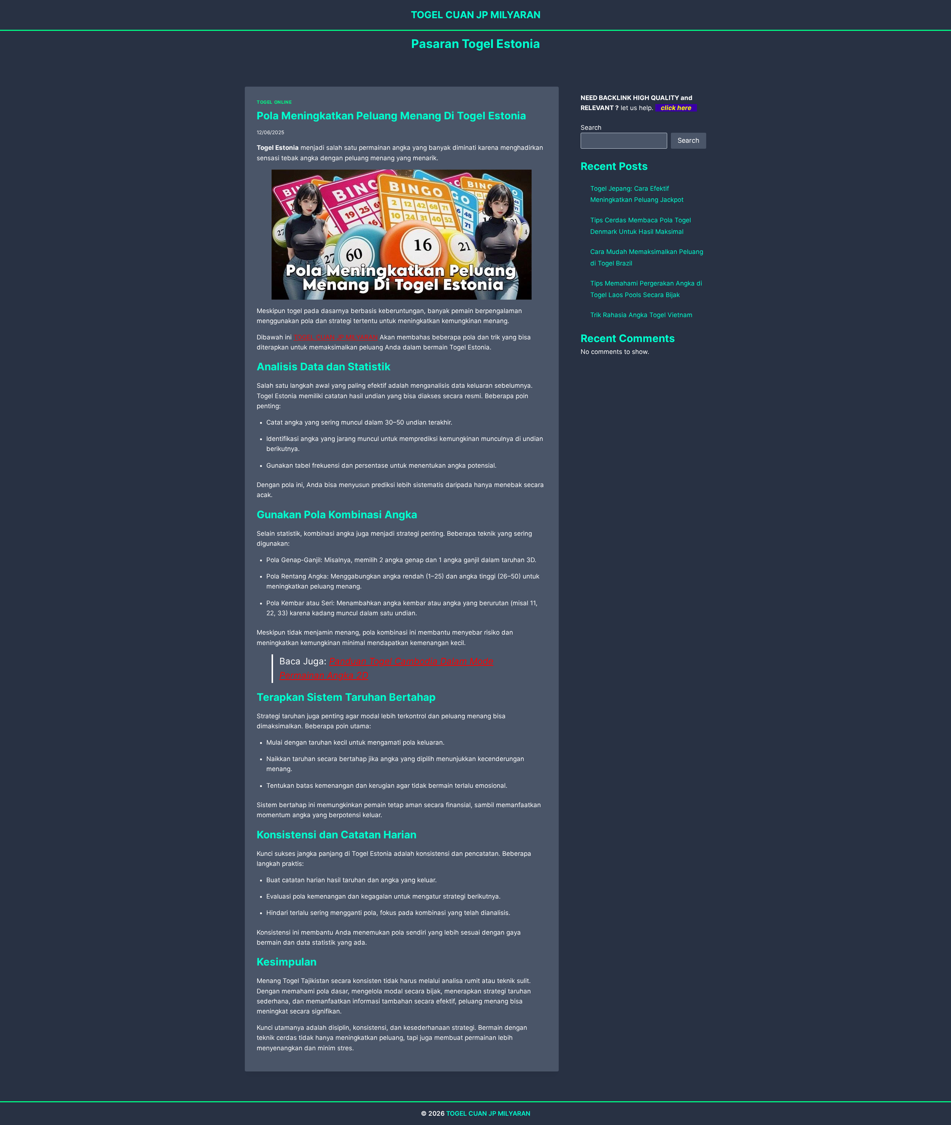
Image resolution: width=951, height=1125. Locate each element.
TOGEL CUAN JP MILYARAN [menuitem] (335, 337)
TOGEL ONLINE (274, 102)
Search (591, 127)
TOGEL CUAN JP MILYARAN (488, 1113)
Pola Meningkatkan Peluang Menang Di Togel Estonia (391, 115)
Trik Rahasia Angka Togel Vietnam (641, 315)
